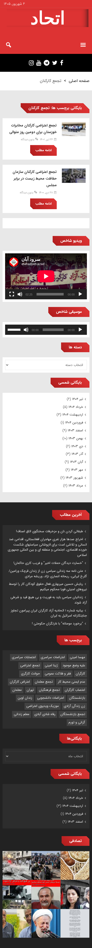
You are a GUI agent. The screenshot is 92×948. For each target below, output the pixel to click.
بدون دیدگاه (27, 139)
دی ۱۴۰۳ (77, 446)
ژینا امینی (51, 665)
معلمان (17, 690)
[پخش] (80, 294)
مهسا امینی (77, 657)
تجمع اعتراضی (30, 665)
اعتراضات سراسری (53, 657)
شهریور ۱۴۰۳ (74, 477)
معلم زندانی (21, 714)
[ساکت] (19, 294)
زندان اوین (25, 698)
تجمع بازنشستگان (72, 714)
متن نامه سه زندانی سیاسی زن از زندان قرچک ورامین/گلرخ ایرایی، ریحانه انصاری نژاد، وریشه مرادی (48, 573)
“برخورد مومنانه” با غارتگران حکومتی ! (57, 623)
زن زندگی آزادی (74, 706)
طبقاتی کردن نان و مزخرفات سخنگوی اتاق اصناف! (49, 531)
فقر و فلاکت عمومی (58, 673)
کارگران (80, 673)
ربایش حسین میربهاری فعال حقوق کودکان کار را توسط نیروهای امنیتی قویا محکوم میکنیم (48, 586)
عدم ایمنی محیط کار (71, 681)
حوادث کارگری (30, 673)
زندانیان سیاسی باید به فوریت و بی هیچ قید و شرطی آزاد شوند (48, 600)
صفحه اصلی (79, 81)
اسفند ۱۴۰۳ (75, 430)
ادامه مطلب (43, 150)
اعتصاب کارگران (75, 690)
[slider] (15, 329)
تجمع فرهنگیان (49, 690)
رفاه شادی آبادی (44, 714)
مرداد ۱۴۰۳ (75, 485)
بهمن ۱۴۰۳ (75, 438)
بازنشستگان (77, 698)
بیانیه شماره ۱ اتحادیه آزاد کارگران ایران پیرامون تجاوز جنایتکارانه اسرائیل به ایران (49, 613)
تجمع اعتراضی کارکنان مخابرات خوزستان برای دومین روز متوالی (33, 129)
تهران (30, 690)
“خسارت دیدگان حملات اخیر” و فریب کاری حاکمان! (48, 563)
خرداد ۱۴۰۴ (75, 407)
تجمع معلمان (44, 681)
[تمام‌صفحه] (11, 294)
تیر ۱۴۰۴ (77, 399)
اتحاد (47, 18)
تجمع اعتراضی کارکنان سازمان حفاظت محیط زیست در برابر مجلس (35, 178)
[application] (46, 276)
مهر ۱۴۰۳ (77, 469)
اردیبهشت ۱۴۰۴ (72, 414)
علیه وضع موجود (74, 665)
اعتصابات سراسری (24, 657)
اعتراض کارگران (20, 681)
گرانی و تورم (76, 722)
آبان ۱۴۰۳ (76, 462)
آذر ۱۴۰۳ (77, 454)
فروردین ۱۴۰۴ (74, 422)
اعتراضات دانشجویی (50, 698)
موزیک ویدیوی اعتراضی (42, 706)
